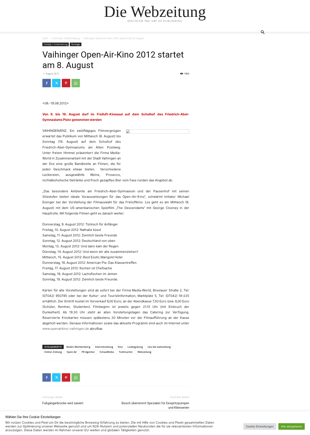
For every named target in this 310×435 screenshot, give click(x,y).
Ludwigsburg (135, 346)
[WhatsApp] (75, 83)
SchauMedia (107, 351)
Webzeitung (144, 351)
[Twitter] (56, 83)
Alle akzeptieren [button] (291, 426)
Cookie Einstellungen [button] (260, 426)
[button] (262, 33)
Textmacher (126, 351)
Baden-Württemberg (78, 346)
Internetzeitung (104, 346)
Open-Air (72, 351)
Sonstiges (75, 44)
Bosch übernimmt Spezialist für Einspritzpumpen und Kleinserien (155, 405)
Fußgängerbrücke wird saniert (62, 403)
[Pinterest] (66, 83)
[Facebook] (46, 83)
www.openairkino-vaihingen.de (65, 329)
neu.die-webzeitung (159, 346)
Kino (120, 346)
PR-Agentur (88, 351)
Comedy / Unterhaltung (66, 38)
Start (45, 38)
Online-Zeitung (53, 351)
